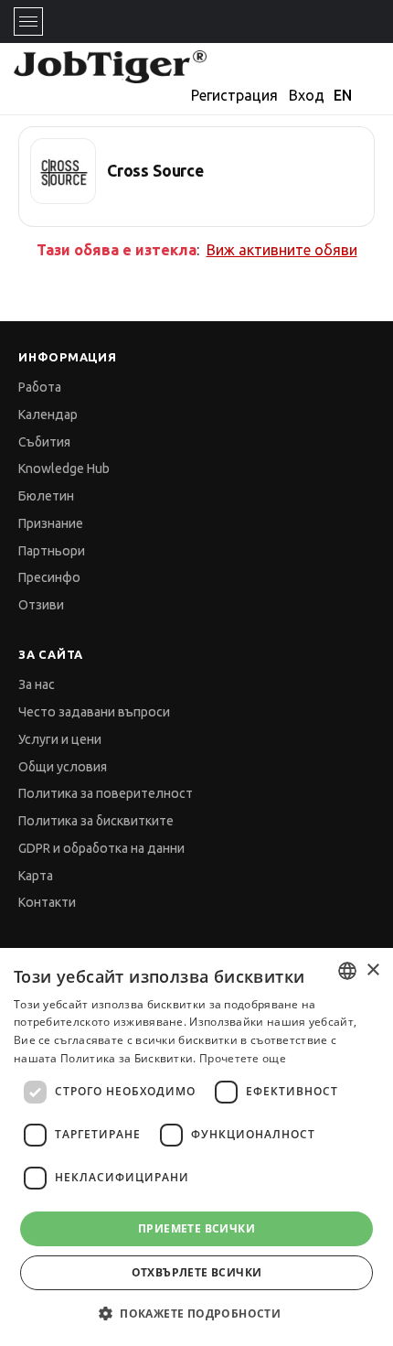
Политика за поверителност (105, 793)
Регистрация (234, 95)
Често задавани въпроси (94, 712)
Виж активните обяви (282, 250)
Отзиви (41, 605)
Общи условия (62, 766)
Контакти (47, 902)
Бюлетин (46, 496)
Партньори (51, 551)
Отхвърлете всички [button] (197, 1272)
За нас (36, 684)
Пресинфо (49, 577)
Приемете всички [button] (196, 1228)
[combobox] (347, 971)
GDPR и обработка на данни (101, 848)
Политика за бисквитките (96, 820)
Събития (44, 442)
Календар (48, 414)
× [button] (372, 970)
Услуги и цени (59, 739)
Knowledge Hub (64, 468)
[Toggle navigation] (28, 21)
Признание (50, 523)
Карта (35, 875)
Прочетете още (242, 1058)
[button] (196, 1313)
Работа (39, 387)
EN (343, 95)
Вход (306, 95)
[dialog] (196, 1147)
